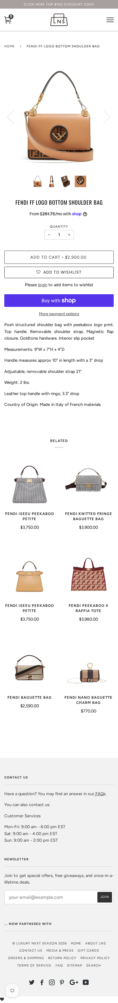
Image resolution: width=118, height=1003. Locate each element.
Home (9, 46)
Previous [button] (14, 116)
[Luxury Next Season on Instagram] (52, 983)
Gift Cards (88, 950)
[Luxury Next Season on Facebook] (42, 983)
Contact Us (30, 950)
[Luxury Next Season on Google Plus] (74, 983)
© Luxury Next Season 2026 (39, 943)
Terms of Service (34, 965)
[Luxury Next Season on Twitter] (32, 983)
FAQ (99, 793)
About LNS (95, 943)
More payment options (59, 313)
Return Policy (62, 958)
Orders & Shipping (26, 958)
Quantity (59, 226)
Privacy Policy (95, 958)
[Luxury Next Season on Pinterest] (62, 983)
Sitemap (74, 965)
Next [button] (103, 116)
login (42, 284)
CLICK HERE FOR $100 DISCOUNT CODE (59, 4)
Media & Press (60, 950)
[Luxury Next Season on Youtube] (86, 983)
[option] (59, 116)
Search (93, 965)
